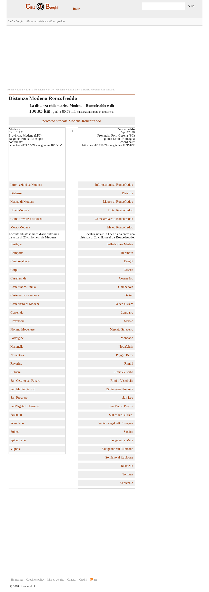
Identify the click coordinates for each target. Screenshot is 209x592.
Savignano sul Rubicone (117, 449)
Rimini (128, 363)
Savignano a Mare (121, 440)
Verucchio (126, 483)
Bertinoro (127, 253)
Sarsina (128, 431)
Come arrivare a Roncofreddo (114, 218)
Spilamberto (18, 440)
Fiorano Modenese (22, 329)
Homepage (17, 579)
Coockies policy (35, 579)
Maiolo (128, 321)
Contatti (71, 579)
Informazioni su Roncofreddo (114, 184)
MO (50, 89)
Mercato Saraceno (121, 329)
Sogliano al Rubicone (119, 457)
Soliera (14, 431)
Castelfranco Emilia (23, 287)
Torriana (127, 474)
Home (10, 89)
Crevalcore (17, 321)
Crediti (83, 579)
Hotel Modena (19, 210)
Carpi (14, 270)
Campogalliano (20, 261)
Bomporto (16, 253)
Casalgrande (18, 278)
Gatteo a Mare (124, 304)
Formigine (17, 338)
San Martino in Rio (22, 389)
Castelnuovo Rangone (24, 295)
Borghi (128, 261)
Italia (76, 9)
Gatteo (129, 295)
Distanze (73, 89)
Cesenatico (126, 278)
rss (95, 579)
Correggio (16, 312)
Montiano (127, 338)
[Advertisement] (104, 56)
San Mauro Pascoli (121, 406)
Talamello (126, 465)
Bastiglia (16, 244)
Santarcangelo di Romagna (115, 423)
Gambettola (125, 287)
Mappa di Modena (22, 201)
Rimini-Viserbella (121, 380)
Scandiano (17, 423)
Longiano (127, 312)
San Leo (127, 397)
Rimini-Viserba (123, 372)
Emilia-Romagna (35, 89)
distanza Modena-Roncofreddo (98, 89)
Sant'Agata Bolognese (24, 406)
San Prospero (19, 397)
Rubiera (15, 372)
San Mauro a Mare (121, 414)
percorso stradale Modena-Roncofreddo (71, 121)
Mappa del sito (55, 579)
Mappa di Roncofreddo (118, 201)
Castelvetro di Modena (25, 304)
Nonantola (17, 355)
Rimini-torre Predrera (119, 389)
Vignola (15, 449)
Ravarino (16, 363)
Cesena (128, 270)
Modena (60, 89)
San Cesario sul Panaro (25, 380)
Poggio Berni (124, 355)
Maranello (16, 346)
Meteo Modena (20, 227)
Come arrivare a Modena (26, 218)
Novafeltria (126, 346)
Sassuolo (16, 414)
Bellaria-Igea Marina (120, 244)
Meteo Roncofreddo (120, 227)
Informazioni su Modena (26, 184)
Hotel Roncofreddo (120, 210)
